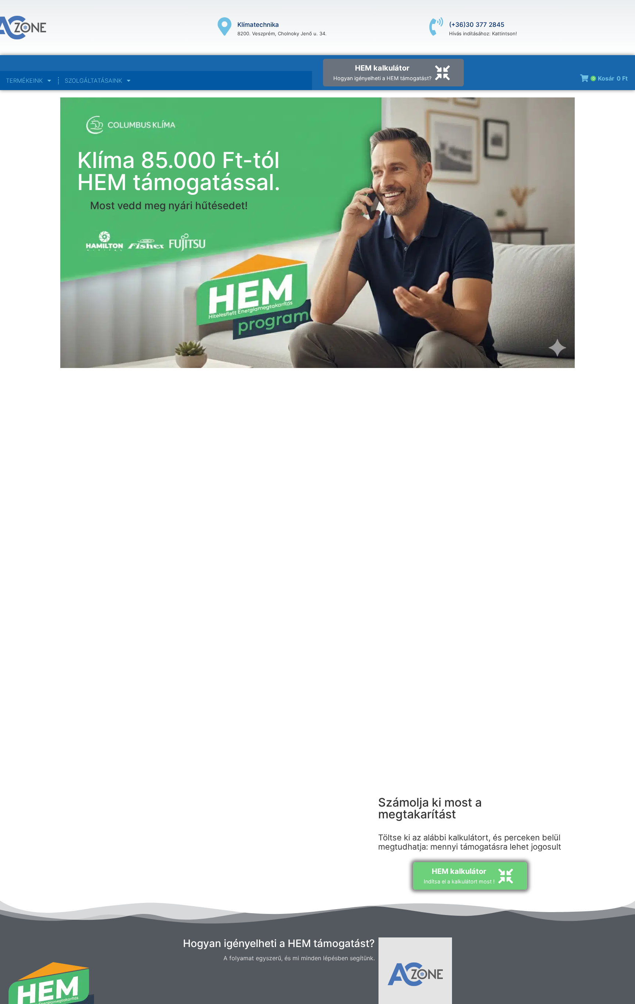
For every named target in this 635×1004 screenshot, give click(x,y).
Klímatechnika (258, 24)
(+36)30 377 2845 (477, 24)
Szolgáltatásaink (93, 80)
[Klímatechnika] (224, 27)
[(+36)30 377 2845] (436, 27)
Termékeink (24, 80)
